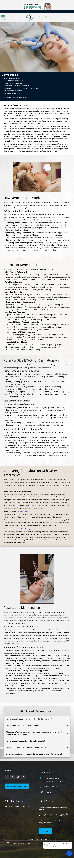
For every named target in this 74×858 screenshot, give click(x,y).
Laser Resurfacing (23, 529)
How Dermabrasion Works (13, 81)
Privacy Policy (31, 839)
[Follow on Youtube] (12, 777)
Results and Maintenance (12, 91)
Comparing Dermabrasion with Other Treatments (21, 88)
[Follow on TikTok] (23, 777)
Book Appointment (16, 786)
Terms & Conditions (41, 839)
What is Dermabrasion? (11, 78)
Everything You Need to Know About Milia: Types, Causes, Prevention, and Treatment (54, 815)
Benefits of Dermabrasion (12, 83)
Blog (45, 831)
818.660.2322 (54, 786)
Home (3, 98)
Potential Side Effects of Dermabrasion (17, 86)
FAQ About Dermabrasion (12, 93)
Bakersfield (9, 806)
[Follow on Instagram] (18, 777)
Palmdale (26, 806)
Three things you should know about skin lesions (53, 808)
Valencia (18, 806)
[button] (3, 16)
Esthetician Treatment (12, 98)
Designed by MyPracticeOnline (21, 843)
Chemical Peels (22, 511)
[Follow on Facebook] (7, 777)
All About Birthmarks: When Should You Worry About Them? (52, 822)
